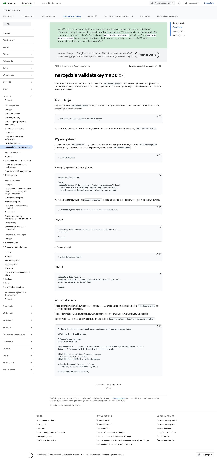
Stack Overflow (163, 436)
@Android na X (103, 420)
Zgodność (92, 16)
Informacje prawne (71, 455)
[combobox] (162, 3)
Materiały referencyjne (167, 16)
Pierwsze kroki (27, 16)
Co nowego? (8, 16)
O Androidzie (42, 455)
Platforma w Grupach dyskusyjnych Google (114, 436)
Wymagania (41, 424)
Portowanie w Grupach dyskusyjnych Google (114, 444)
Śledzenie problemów (165, 440)
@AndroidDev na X (104, 424)
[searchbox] (17, 24)
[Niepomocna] (160, 66)
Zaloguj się (209, 3)
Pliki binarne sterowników (47, 440)
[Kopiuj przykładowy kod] (160, 115)
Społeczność (55, 455)
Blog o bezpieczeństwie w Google (110, 432)
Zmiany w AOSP (95, 41)
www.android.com (164, 428)
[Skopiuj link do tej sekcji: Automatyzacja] (78, 300)
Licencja (84, 455)
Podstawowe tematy (72, 16)
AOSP (57, 66)
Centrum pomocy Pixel (166, 424)
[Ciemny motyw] (157, 115)
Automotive (145, 16)
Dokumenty (27, 3)
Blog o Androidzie (104, 428)
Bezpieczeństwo (48, 16)
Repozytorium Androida (46, 420)
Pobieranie (41, 428)
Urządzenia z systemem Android (118, 16)
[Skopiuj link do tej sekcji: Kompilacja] (73, 100)
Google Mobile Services (166, 432)
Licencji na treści (119, 398)
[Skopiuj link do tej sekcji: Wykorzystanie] (78, 139)
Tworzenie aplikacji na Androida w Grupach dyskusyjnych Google (123, 440)
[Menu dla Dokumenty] (35, 3)
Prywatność (95, 455)
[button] (15, 40)
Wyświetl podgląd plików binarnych (51, 432)
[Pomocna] (156, 66)
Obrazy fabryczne (44, 436)
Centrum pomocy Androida (168, 420)
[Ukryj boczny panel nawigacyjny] (30, 455)
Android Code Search (51, 3)
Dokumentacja (11, 10)
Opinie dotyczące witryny (112, 455)
